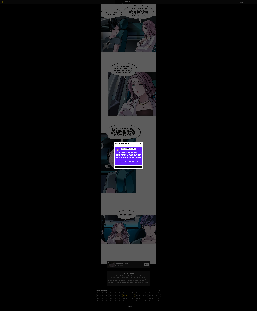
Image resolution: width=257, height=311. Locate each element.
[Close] (141, 144)
